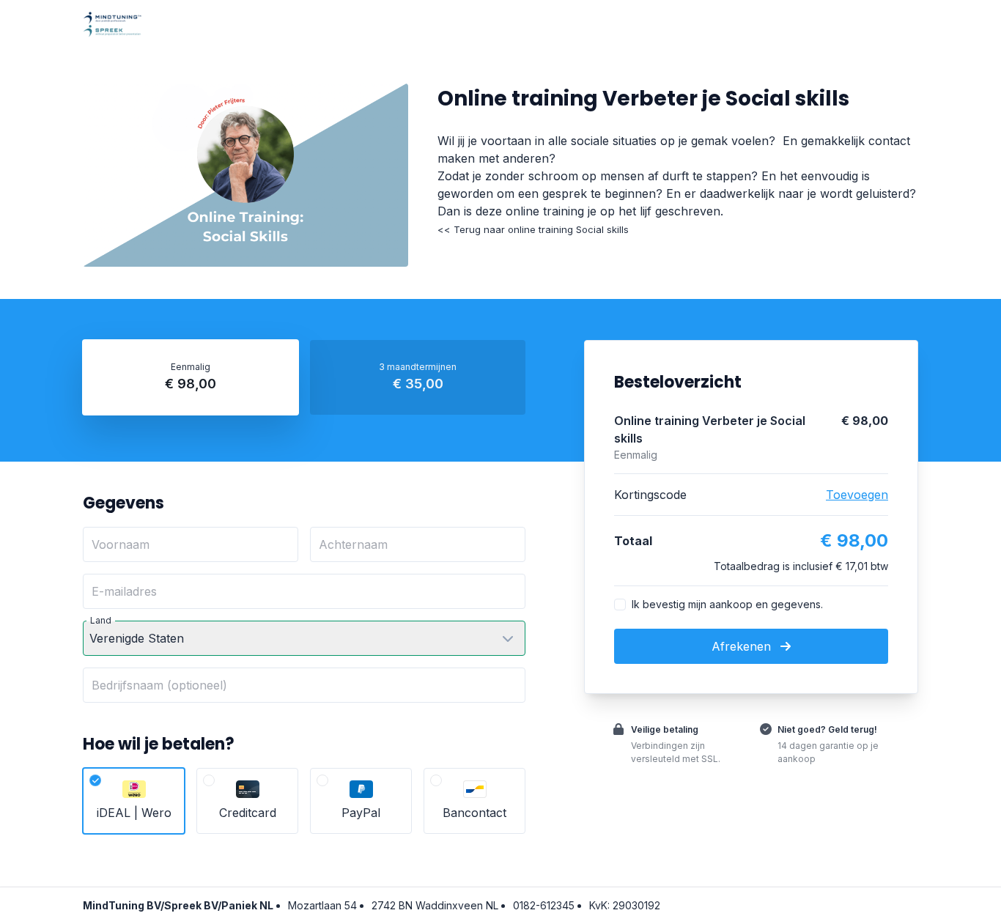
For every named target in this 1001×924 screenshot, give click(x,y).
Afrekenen (743, 646)
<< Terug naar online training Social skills (533, 229)
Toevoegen (857, 494)
